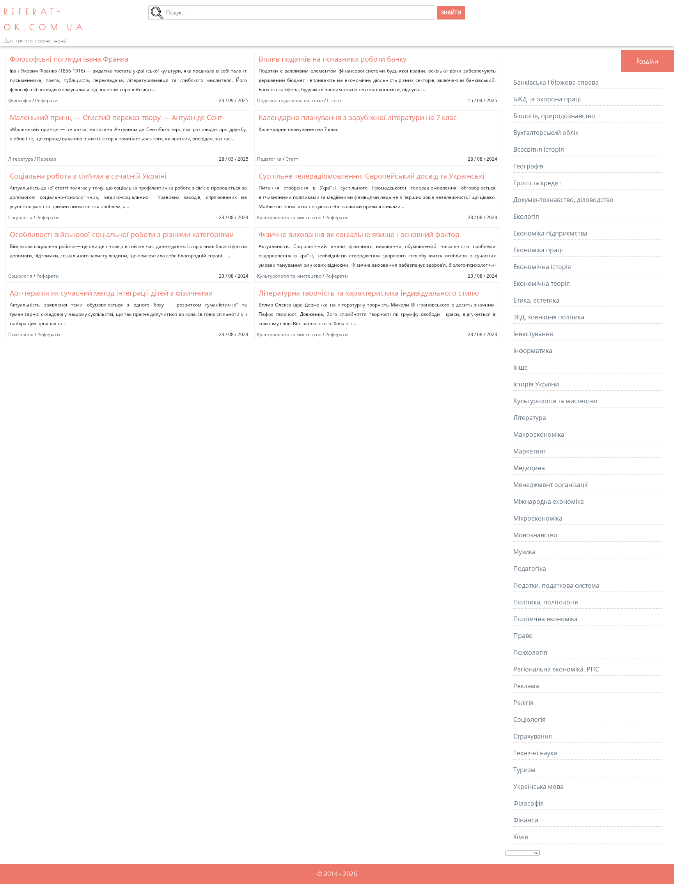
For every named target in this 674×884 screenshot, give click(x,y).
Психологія (21, 334)
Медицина (529, 468)
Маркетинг (529, 451)
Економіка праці (538, 250)
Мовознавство (535, 535)
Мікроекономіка (537, 518)
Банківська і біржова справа (556, 82)
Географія (528, 166)
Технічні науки (535, 753)
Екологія (526, 216)
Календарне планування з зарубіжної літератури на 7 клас (358, 117)
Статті (334, 100)
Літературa (20, 159)
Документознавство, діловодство (563, 199)
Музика (524, 551)
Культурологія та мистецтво (289, 217)
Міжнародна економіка (548, 501)
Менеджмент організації (550, 484)
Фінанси (525, 820)
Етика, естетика (536, 300)
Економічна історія (542, 266)
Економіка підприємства (550, 233)
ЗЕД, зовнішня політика (548, 317)
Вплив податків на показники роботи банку (332, 59)
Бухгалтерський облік (545, 132)
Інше (520, 367)
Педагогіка (269, 159)
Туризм (524, 769)
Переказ (46, 159)
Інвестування (533, 334)
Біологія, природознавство (554, 116)
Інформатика (532, 350)
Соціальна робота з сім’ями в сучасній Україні (88, 176)
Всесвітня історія (538, 149)
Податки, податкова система (290, 100)
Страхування (532, 736)
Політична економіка (545, 619)
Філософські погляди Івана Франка (69, 59)
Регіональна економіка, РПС (556, 669)
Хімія (520, 837)
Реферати (46, 100)
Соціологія (20, 217)
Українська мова (538, 786)
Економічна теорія (541, 283)
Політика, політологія (545, 602)
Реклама (526, 686)
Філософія (19, 100)
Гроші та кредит (537, 183)
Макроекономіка (538, 434)
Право (523, 635)
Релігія (523, 702)
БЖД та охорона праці (547, 99)
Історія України (536, 384)
